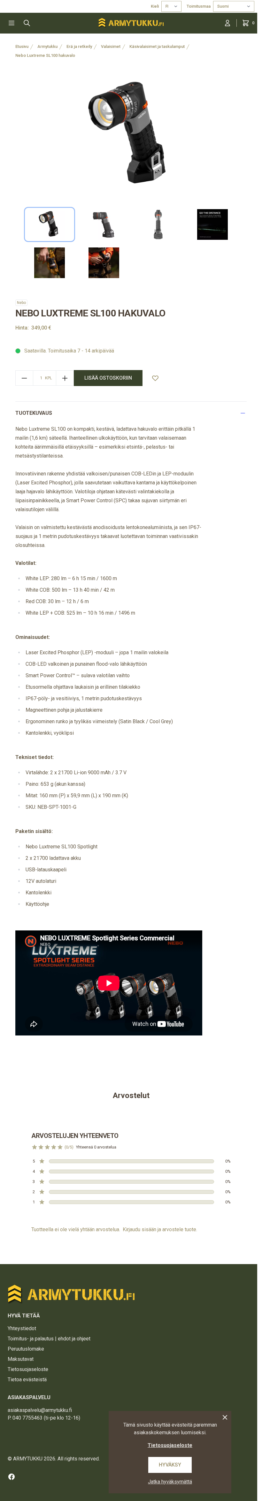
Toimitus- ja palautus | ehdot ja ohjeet (49, 1339)
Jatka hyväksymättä (170, 1482)
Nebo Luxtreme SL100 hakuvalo (45, 55)
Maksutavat (21, 1359)
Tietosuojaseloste (28, 1369)
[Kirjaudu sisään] (227, 23)
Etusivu (21, 46)
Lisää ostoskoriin (108, 378)
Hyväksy (170, 1465)
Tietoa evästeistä (27, 1379)
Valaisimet (110, 46)
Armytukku (47, 46)
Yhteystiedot (22, 1328)
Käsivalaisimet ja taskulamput (157, 46)
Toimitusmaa (199, 6)
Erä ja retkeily (79, 46)
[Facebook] (11, 1477)
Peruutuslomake (26, 1349)
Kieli (155, 6)
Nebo (21, 302)
